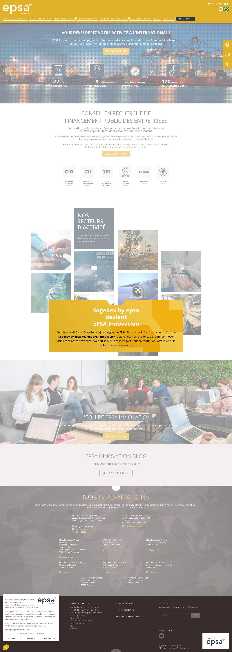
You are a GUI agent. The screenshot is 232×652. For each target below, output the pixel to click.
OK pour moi (49, 638)
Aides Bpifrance (77, 615)
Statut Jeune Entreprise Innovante (86, 612)
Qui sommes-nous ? (15, 18)
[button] (5, 647)
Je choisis (31, 638)
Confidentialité (183, 648)
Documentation (140, 18)
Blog (157, 18)
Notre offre (75, 618)
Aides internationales (114, 18)
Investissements (64, 18)
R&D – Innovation (40, 18)
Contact (169, 18)
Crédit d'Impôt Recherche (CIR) (84, 607)
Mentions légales (167, 648)
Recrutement (186, 18)
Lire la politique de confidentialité (17, 630)
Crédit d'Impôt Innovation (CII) (84, 609)
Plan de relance (87, 18)
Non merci (12, 638)
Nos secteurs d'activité (81, 620)
